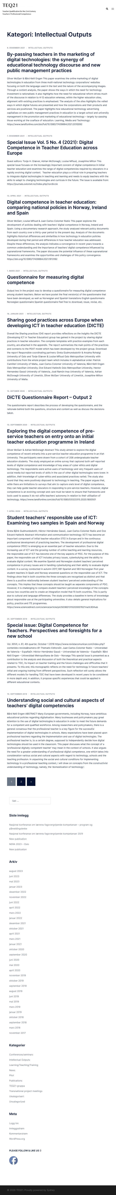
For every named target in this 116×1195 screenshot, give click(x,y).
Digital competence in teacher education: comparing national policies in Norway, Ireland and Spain (57, 207)
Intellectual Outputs (40, 48)
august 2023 (16, 871)
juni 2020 (14, 959)
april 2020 (14, 970)
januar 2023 (15, 886)
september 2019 (18, 985)
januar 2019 (15, 1012)
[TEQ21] (19, 8)
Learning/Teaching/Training (23, 1065)
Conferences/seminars (21, 1054)
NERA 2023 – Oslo (19, 844)
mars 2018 (14, 1027)
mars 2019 (14, 1006)
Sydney (51, 1190)
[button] (107, 9)
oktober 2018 (16, 1017)
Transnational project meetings (25, 1091)
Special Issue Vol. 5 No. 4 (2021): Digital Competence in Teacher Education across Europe (52, 147)
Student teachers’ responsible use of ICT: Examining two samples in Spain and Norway (55, 520)
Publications (15, 1080)
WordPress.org (17, 1138)
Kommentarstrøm (18, 1133)
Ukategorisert (16, 1096)
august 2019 (15, 991)
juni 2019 (14, 996)
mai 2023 (14, 881)
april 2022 (14, 907)
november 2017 (17, 1032)
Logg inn (14, 1123)
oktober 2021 (16, 928)
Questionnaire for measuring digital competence (45, 279)
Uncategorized (17, 1101)
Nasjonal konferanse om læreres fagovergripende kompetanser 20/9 (46, 833)
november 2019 (17, 975)
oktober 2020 (16, 949)
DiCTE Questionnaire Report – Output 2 (49, 397)
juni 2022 (14, 902)
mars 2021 (14, 938)
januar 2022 (15, 918)
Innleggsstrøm (16, 1128)
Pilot (11, 1075)
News (12, 1070)
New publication (18, 838)
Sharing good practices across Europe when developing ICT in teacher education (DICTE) (55, 322)
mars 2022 (15, 912)
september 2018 (18, 1022)
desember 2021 (17, 923)
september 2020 (18, 954)
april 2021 (14, 933)
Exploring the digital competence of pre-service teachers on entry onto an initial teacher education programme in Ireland (51, 436)
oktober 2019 (16, 980)
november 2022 (17, 897)
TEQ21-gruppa (17, 1085)
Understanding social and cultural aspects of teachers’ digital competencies (55, 702)
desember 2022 (17, 891)
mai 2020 (14, 965)
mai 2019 (14, 1001)
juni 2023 (14, 876)
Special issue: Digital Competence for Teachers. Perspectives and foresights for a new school (54, 630)
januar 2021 (15, 944)
